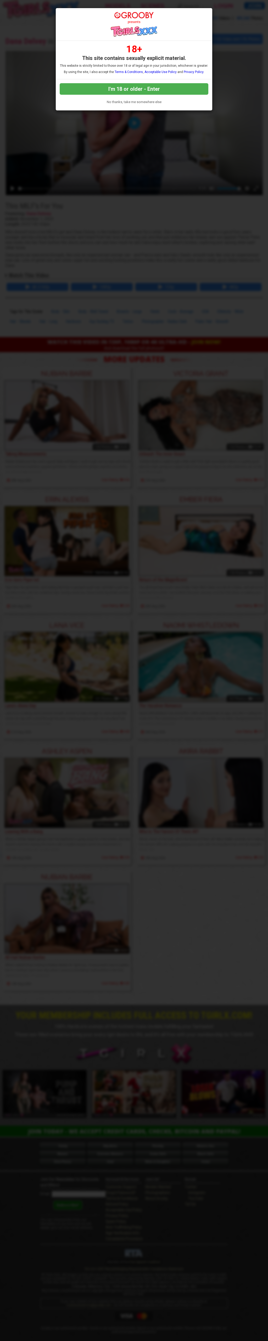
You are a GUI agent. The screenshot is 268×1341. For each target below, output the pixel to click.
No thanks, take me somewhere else (134, 102)
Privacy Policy (193, 72)
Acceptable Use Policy (160, 72)
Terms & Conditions (129, 72)
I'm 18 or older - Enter (134, 89)
